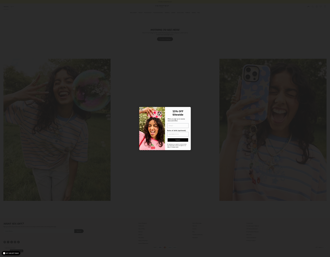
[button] (11, 253)
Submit (178, 140)
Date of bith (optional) (176, 130)
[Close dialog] (141, 109)
